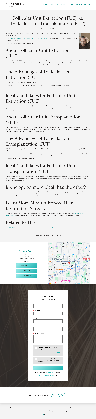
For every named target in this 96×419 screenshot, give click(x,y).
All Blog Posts (11, 227)
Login (55, 414)
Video (52, 5)
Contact (79, 5)
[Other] (53, 395)
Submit (48, 368)
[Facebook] (58, 395)
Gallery (45, 5)
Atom (56, 235)
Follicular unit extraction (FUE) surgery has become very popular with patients (27, 38)
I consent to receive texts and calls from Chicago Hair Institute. (49, 350)
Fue (8, 230)
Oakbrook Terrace (27, 251)
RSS (60, 235)
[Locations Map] (69, 263)
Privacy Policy (49, 414)
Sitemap (41, 414)
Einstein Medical (71, 411)
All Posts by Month (48, 235)
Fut (52, 227)
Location (71, 5)
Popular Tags (38, 235)
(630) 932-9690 (51, 372)
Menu (86, 5)
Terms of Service (49, 375)
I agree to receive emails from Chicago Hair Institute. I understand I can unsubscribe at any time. (49, 360)
